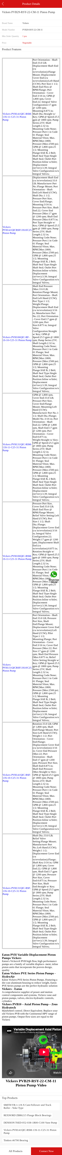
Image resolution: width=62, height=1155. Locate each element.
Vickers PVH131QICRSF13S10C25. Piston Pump (17, 667)
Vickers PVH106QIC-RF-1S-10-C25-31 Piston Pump (17, 339)
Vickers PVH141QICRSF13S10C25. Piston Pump (17, 230)
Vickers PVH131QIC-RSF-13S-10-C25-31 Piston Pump (17, 891)
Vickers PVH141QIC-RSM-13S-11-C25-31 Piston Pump (17, 116)
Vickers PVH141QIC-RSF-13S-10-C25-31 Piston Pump (17, 777)
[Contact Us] (54, 578)
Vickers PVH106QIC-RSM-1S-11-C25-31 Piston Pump (17, 557)
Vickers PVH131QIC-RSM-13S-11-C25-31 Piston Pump (17, 447)
